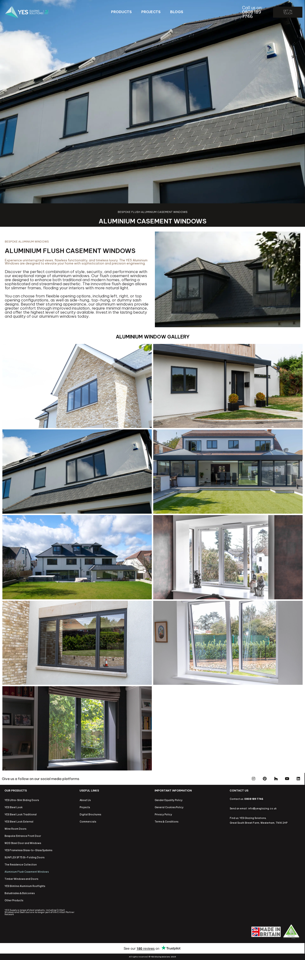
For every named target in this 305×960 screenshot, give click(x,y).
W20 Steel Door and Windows (23, 843)
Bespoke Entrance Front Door (23, 836)
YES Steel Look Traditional (21, 814)
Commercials (88, 821)
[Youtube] (287, 778)
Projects (151, 12)
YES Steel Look (14, 807)
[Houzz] (276, 778)
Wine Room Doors (15, 828)
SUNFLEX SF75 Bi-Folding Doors (24, 857)
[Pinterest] (265, 778)
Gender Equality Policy (169, 800)
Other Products (14, 900)
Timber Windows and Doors (21, 879)
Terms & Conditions (166, 821)
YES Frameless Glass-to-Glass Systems (28, 850)
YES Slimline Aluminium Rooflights (25, 886)
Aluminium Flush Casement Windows (27, 871)
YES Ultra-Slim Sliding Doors (22, 800)
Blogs (176, 12)
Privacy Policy (163, 814)
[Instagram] (253, 778)
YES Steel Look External (19, 821)
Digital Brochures (90, 814)
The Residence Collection (21, 864)
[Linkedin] (298, 778)
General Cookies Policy (169, 807)
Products (121, 12)
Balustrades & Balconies (20, 893)
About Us (85, 800)
